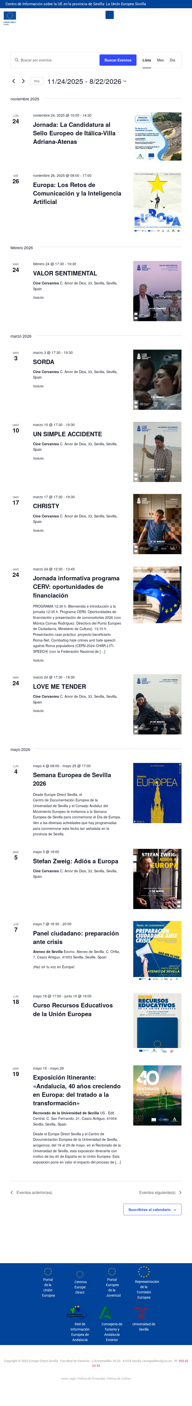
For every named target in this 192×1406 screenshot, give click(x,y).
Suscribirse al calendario (149, 1209)
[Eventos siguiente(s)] (23, 81)
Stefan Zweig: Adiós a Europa (75, 861)
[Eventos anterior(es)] (13, 81)
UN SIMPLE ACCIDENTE (67, 434)
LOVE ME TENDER (59, 686)
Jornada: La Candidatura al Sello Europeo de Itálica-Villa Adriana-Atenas (74, 133)
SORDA (43, 361)
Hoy (37, 81)
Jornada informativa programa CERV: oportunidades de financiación (76, 586)
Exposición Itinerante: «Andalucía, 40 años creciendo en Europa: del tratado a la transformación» (77, 1090)
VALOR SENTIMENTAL (65, 273)
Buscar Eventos (118, 59)
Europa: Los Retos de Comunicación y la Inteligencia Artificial (77, 193)
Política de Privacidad (91, 1378)
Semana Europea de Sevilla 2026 (72, 778)
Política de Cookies (119, 1378)
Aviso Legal (68, 1378)
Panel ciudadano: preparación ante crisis (76, 937)
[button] (110, 15)
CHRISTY (46, 505)
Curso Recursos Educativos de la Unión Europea (73, 1009)
